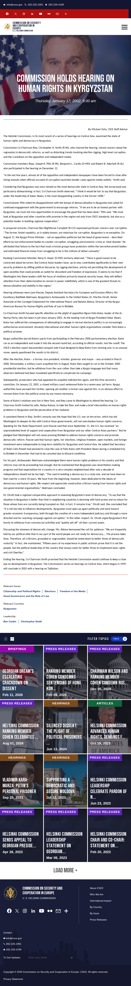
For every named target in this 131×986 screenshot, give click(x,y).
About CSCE (96, 888)
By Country (96, 907)
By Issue (94, 913)
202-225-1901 (35, 4)
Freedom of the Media (72, 591)
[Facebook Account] (7, 14)
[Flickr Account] (49, 14)
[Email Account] (57, 14)
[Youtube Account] (40, 14)
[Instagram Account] (24, 14)
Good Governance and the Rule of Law (26, 596)
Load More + (65, 871)
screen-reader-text (21, 672)
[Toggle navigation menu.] (124, 27)
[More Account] (65, 14)
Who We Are (96, 894)
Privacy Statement (13, 979)
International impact (100, 900)
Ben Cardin (10, 621)
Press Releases (98, 919)
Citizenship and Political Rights (21, 591)
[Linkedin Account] (32, 14)
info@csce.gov (15, 4)
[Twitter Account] (15, 14)
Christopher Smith (31, 621)
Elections (50, 591)
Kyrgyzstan (10, 608)
